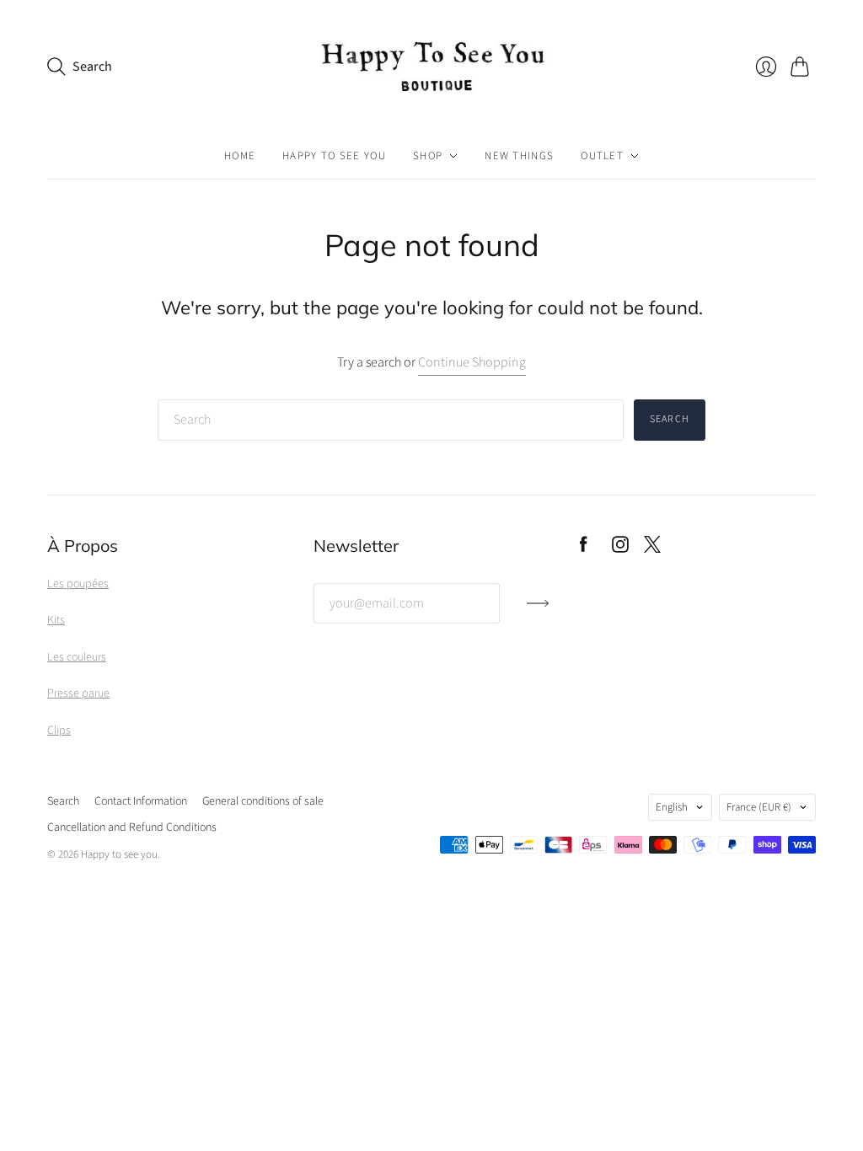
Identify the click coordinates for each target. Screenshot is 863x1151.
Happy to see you (334, 155)
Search (669, 419)
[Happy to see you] (431, 66)
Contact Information (140, 801)
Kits (56, 620)
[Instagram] (620, 548)
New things (519, 155)
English (672, 807)
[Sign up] (538, 610)
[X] (652, 548)
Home (239, 155)
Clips (59, 730)
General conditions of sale (263, 801)
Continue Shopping (472, 362)
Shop (427, 155)
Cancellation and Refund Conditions (132, 827)
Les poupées (78, 584)
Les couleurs (76, 657)
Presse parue (78, 693)
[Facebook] (583, 548)
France (758, 807)
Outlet (602, 155)
